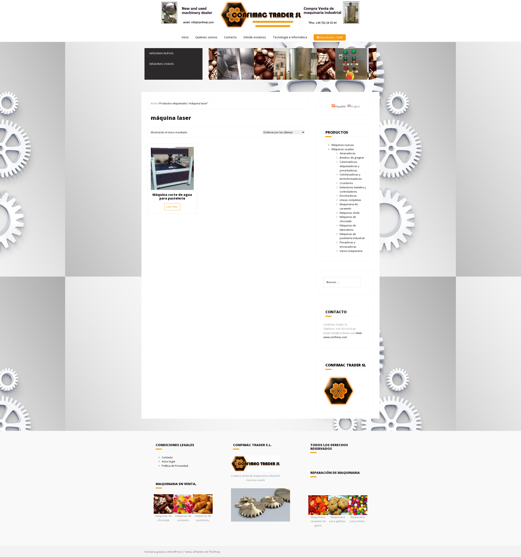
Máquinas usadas (162, 64)
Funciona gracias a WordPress (163, 552)
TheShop (214, 552)
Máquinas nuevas (162, 53)
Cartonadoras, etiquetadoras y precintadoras (349, 166)
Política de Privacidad (175, 466)
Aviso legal (168, 461)
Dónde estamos (254, 37)
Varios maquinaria (351, 251)
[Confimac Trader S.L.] (260, 14)
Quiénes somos (206, 37)
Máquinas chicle (350, 213)
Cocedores (346, 183)
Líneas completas (350, 200)
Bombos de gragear (352, 157)
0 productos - (331, 37)
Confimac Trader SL (345, 365)
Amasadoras (348, 153)
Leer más (172, 206)
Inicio (185, 37)
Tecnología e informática (290, 37)
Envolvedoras (348, 195)
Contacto (230, 37)
